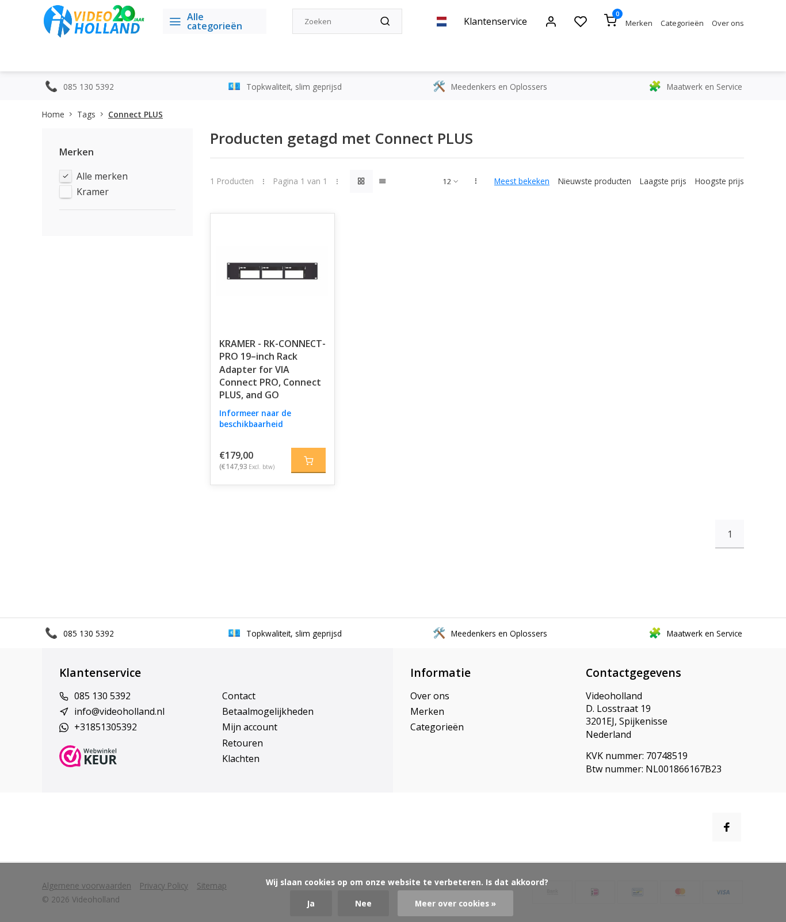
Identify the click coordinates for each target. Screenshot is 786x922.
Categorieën (682, 23)
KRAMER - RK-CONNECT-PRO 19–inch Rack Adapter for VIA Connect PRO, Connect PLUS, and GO (272, 369)
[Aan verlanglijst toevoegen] (317, 230)
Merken (639, 23)
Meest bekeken (522, 181)
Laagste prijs (663, 181)
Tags (86, 114)
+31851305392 (105, 727)
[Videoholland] (94, 21)
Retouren (242, 743)
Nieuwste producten (594, 181)
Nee (363, 903)
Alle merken (102, 176)
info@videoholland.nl (119, 711)
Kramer (93, 191)
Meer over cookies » (455, 903)
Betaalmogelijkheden (268, 711)
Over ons (728, 23)
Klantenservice (495, 21)
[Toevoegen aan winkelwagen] (308, 460)
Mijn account (249, 727)
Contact (238, 695)
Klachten (241, 758)
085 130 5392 (102, 695)
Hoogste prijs (719, 181)
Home (53, 114)
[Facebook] (726, 827)
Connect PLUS (135, 114)
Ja (311, 903)
